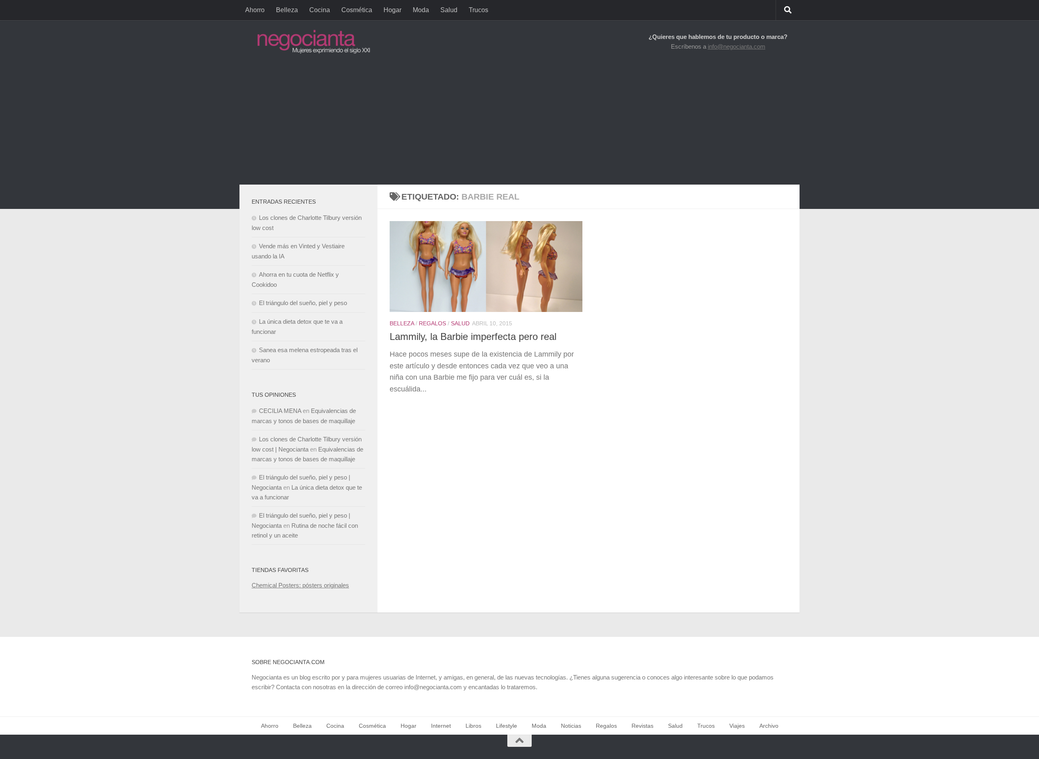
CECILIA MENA (280, 410)
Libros (473, 725)
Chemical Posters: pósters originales (300, 585)
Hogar (392, 9)
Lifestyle (506, 725)
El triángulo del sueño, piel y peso (303, 302)
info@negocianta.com (736, 46)
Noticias (571, 725)
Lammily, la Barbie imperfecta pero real (473, 336)
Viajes (737, 725)
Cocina (319, 9)
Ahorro (255, 9)
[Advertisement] (519, 124)
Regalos (432, 323)
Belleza (287, 9)
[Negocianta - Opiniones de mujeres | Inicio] (311, 41)
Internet (441, 725)
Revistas (642, 725)
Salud (448, 9)
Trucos (478, 9)
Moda (421, 9)
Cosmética (356, 9)
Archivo (768, 725)
